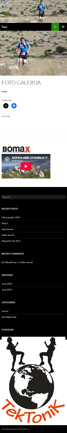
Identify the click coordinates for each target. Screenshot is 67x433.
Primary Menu (63, 27)
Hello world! (8, 235)
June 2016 (7, 283)
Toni (4, 27)
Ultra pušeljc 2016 (11, 217)
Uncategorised (9, 316)
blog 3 (5, 223)
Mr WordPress (9, 262)
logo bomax (7, 229)
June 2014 (7, 289)
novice (5, 311)
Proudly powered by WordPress (15, 429)
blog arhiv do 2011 (11, 240)
